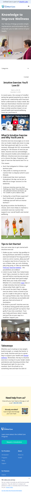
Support (4, 463)
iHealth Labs (23, 2)
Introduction (5, 455)
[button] (28, 6)
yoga (22, 283)
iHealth (20, 458)
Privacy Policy (9, 487)
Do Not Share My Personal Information (12, 490)
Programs (4, 458)
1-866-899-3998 (17, 403)
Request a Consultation (14, 442)
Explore (4, 475)
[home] (8, 6)
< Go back (26, 77)
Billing (3, 460)
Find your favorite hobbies (12, 268)
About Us (20, 455)
